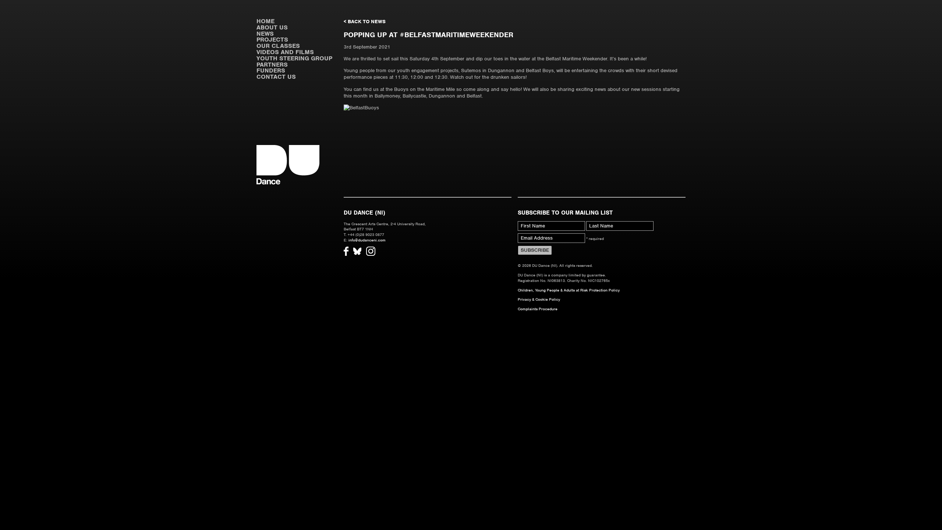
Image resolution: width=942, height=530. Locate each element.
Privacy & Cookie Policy (539, 299)
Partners (272, 64)
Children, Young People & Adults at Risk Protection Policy (569, 290)
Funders (270, 70)
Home (265, 21)
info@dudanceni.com (367, 240)
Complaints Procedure (537, 308)
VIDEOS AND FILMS (285, 52)
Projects (272, 39)
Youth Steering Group (294, 58)
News (265, 34)
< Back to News (365, 21)
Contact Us (276, 77)
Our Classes (278, 46)
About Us (272, 27)
